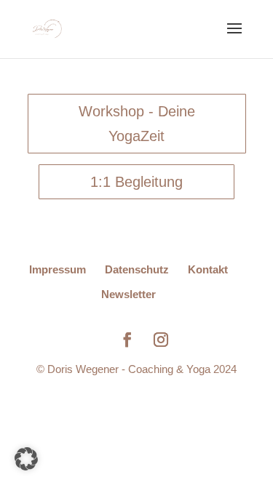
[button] (26, 459)
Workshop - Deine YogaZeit (137, 123)
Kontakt (208, 269)
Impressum (57, 269)
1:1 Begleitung (136, 182)
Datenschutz (137, 269)
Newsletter (128, 294)
